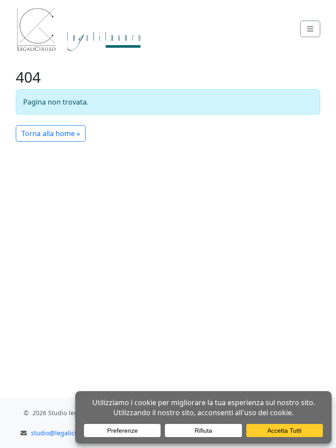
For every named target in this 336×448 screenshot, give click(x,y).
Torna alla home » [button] (50, 133)
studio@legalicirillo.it (63, 433)
